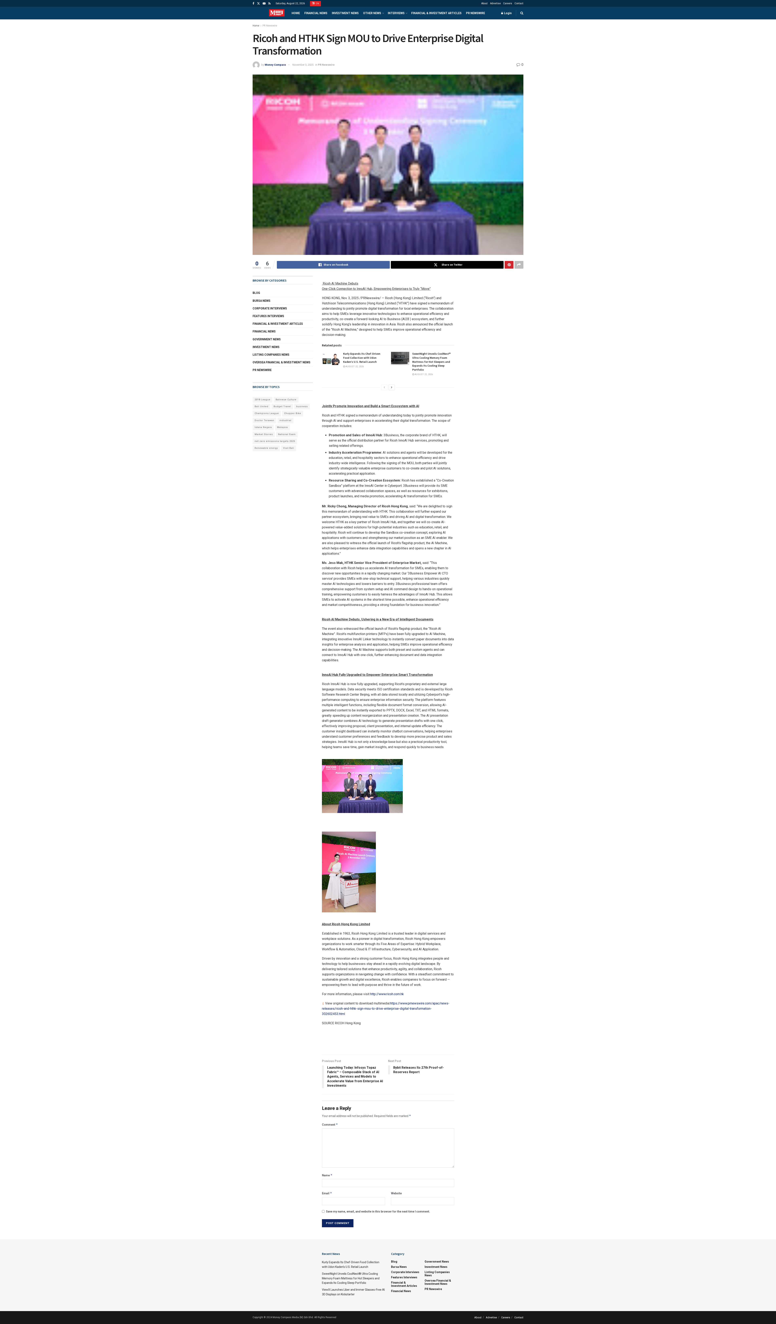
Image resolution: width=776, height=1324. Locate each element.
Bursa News (261, 300)
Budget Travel (282, 406)
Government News (267, 339)
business (302, 406)
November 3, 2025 (302, 64)
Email (327, 1193)
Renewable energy (266, 448)
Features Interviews (268, 316)
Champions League (267, 413)
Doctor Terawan (264, 420)
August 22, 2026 (354, 366)
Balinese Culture (286, 399)
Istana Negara (263, 427)
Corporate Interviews (270, 308)
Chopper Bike (292, 413)
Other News (372, 13)
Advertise (495, 3)
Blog (256, 292)
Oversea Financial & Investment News (281, 362)
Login (507, 13)
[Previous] (384, 387)
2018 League (262, 399)
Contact (519, 3)
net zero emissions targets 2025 (275, 441)
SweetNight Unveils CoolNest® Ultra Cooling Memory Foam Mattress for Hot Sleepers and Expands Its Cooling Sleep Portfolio (431, 361)
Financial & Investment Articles (436, 13)
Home (296, 13)
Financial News (315, 13)
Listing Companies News (271, 354)
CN (317, 3)
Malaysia (282, 427)
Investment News (345, 13)
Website (396, 1193)
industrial (285, 420)
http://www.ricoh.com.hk (387, 994)
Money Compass (275, 64)
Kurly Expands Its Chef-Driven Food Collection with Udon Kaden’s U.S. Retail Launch (361, 357)
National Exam (287, 434)
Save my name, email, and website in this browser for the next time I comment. (378, 1211)
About (484, 3)
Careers (507, 3)
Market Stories (264, 434)
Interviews (396, 13)
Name (327, 1175)
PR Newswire (475, 13)
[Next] (392, 387)
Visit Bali (288, 448)
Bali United (261, 406)
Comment (330, 1124)
